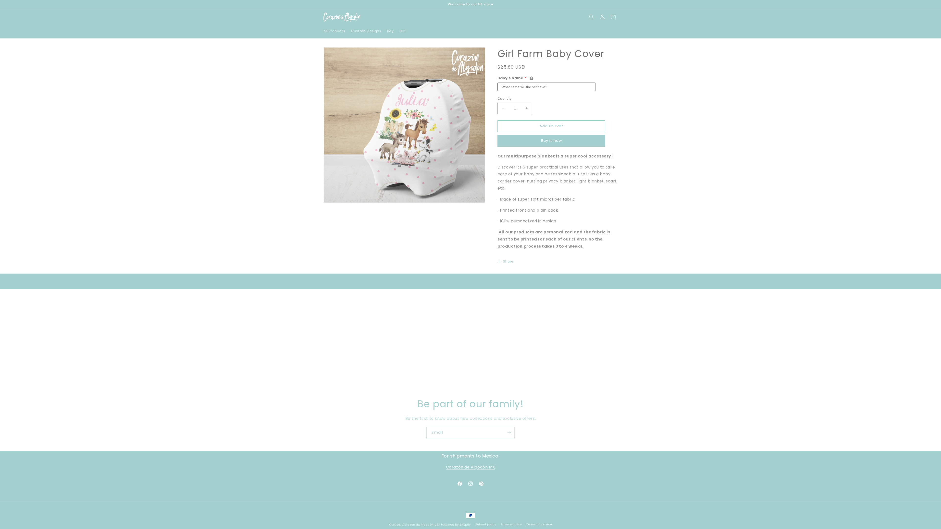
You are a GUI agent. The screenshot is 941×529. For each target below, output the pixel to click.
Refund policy (485, 524)
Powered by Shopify (456, 525)
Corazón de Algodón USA (421, 525)
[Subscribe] (509, 432)
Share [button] (508, 261)
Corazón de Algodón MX (470, 467)
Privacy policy (511, 524)
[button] (591, 17)
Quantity (504, 98)
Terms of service (539, 524)
